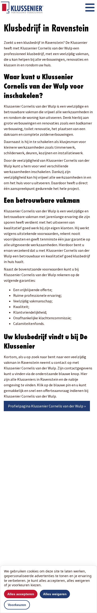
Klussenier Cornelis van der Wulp (57, 406)
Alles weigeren (55, 594)
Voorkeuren (17, 605)
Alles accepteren (20, 594)
